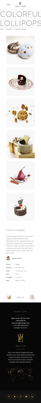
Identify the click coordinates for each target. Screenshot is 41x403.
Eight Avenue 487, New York (20, 318)
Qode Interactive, (23, 325)
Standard (9, 29)
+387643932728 (21, 321)
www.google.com (21, 271)
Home (2, 29)
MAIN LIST (20, 297)
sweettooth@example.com (20, 323)
